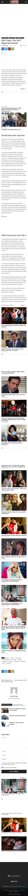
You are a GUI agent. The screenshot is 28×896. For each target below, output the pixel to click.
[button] (2, 2)
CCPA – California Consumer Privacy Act (10, 890)
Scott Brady (23, 661)
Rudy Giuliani (16, 661)
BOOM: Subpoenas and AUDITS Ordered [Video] (7, 681)
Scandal (17, 37)
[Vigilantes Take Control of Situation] (5, 724)
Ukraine (3, 663)
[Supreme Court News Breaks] (5, 717)
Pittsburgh (11, 661)
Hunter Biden (13, 659)
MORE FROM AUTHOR (18, 704)
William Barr (9, 663)
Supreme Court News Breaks (17, 715)
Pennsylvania (4, 661)
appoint (9, 141)
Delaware (12, 657)
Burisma (7, 657)
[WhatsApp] (12, 48)
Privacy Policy (16, 891)
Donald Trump (18, 657)
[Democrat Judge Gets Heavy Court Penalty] (5, 710)
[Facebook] (2, 48)
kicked (13, 146)
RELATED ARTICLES (6, 704)
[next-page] (5, 730)
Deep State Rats (12, 37)
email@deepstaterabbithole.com (17, 886)
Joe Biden (19, 659)
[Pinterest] (9, 48)
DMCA (10, 891)
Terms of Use (22, 890)
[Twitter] (6, 48)
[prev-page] (2, 730)
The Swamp (22, 37)
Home (2, 35)
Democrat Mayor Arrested (20, 680)
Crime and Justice (8, 35)
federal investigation (6, 659)
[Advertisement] (14, 19)
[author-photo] (14, 694)
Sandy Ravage (5, 45)
